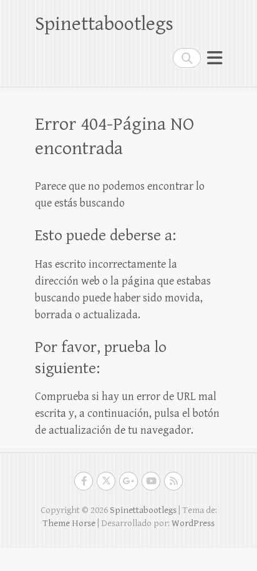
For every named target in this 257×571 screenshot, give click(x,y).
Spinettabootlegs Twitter (106, 481)
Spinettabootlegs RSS (173, 481)
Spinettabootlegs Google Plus (128, 481)
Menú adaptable (214, 57)
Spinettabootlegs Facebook (83, 481)
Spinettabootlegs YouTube (151, 481)
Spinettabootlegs (104, 24)
